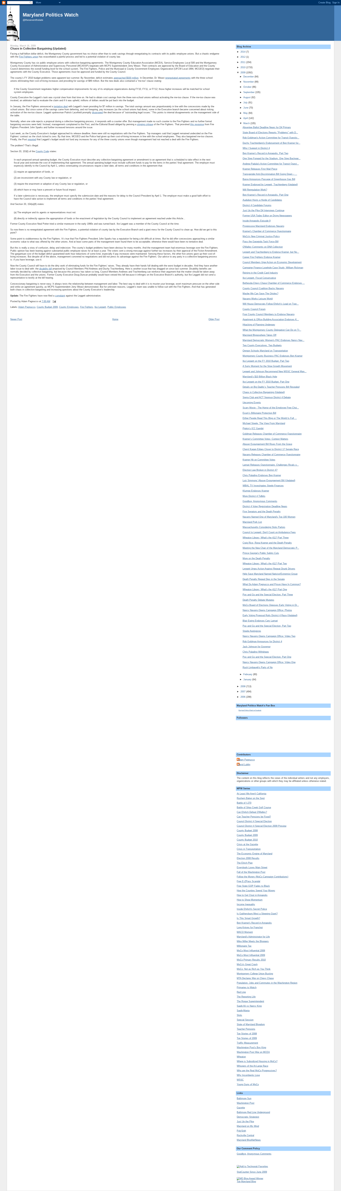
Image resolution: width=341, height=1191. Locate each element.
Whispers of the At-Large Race (252, 1066)
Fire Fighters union (28, 56)
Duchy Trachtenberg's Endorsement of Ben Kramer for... (271, 143)
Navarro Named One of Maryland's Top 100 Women (269, 517)
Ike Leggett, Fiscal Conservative (259, 278)
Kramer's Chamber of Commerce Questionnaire (267, 231)
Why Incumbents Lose (248, 1075)
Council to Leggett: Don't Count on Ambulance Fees (269, 532)
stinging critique (145, 124)
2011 (243, 62)
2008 (243, 686)
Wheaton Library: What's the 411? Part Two (265, 563)
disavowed (97, 112)
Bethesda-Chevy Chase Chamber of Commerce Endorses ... (274, 283)
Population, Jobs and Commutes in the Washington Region (267, 983)
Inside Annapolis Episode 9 (256, 220)
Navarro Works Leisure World (258, 298)
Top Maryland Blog (246, 1181)
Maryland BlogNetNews (249, 1140)
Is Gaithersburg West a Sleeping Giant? (257, 913)
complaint (60, 295)
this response (197, 124)
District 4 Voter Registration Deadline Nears (265, 506)
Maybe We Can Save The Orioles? (260, 293)
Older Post (214, 319)
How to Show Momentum (249, 899)
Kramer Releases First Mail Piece (260, 169)
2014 (243, 51)
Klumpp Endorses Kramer (256, 490)
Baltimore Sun (244, 1098)
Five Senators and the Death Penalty (262, 511)
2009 (243, 72)
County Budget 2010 (247, 839)
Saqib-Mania (243, 1010)
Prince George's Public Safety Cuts (261, 553)
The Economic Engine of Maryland (254, 853)
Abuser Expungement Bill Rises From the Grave (267, 444)
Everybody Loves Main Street (252, 867)
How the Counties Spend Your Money (256, 890)
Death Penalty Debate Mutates (258, 600)
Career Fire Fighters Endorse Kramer (261, 257)
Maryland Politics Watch (51, 15)
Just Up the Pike (245, 1121)
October (247, 87)
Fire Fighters (86, 307)
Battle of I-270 (244, 803)
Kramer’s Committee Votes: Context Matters (265, 439)
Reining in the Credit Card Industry (260, 272)
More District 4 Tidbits (254, 496)
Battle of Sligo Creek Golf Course (254, 807)
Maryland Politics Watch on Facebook (250, 710)
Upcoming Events (252, 402)
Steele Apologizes (252, 631)
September (249, 92)
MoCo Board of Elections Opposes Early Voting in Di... (271, 605)
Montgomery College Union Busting (255, 973)
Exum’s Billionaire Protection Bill (259, 413)
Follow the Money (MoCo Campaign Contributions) (262, 876)
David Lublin (244, 764)
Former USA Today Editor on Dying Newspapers (267, 215)
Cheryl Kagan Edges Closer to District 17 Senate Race (271, 449)
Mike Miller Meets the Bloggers (253, 941)
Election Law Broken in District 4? (260, 470)
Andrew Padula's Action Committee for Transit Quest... (271, 163)
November (249, 81)
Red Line (241, 992)
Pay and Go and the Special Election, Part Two (267, 626)
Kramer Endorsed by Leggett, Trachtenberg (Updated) (270, 184)
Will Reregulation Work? (255, 189)
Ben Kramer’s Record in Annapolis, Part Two (265, 153)
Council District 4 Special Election (254, 821)
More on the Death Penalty (256, 558)
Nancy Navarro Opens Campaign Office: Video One (269, 662)
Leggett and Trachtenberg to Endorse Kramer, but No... (271, 252)
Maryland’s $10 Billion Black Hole (260, 376)
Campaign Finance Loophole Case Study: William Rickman (273, 267)
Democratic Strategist (248, 1117)
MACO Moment (245, 932)
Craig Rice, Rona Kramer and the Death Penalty (267, 542)
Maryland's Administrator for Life (253, 936)
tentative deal (61, 106)
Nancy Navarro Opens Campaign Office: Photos (267, 610)
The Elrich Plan (245, 863)
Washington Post (245, 1103)
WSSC (240, 1079)
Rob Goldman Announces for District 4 (262, 641)
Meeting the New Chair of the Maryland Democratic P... (271, 548)
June (246, 107)
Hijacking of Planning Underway (259, 324)
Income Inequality (246, 904)
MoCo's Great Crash (247, 964)
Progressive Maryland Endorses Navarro (263, 226)
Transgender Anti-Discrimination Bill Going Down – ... (270, 174)
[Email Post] (54, 301)
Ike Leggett (100, 307)
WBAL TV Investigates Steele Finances (263, 485)
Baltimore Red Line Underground (253, 1112)
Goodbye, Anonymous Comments (260, 501)
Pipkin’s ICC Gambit (253, 428)
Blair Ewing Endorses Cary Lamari (260, 620)
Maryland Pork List (252, 522)
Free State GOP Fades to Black (253, 886)
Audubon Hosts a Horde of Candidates (262, 200)
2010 (243, 67)
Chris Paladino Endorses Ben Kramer (262, 475)
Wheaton (241, 1056)
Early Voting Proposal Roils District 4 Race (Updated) (270, 615)
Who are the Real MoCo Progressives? (257, 1070)
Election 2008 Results (248, 858)
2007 (243, 691)
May (245, 113)
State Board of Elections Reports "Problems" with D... (270, 132)
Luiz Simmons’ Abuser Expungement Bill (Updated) (269, 480)
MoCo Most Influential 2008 (251, 950)
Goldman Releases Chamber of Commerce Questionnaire (272, 433)
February (248, 674)
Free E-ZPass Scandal (248, 881)
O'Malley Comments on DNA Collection (263, 247)
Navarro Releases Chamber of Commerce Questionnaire (271, 454)
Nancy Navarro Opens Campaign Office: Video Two (269, 636)
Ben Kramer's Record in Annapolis (254, 923)
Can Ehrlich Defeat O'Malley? (252, 812)
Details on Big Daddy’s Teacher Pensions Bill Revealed (271, 387)
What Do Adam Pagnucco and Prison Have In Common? (272, 584)
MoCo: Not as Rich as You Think (253, 969)
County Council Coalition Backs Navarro (263, 288)
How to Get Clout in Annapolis (252, 895)
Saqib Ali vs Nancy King (249, 1006)
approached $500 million (126, 78)
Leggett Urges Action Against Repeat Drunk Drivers (269, 568)
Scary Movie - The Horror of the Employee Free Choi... (271, 407)
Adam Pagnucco (26, 307)
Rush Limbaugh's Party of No (258, 667)
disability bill (45, 268)
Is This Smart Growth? (248, 918)
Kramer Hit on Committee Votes (259, 459)
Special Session (245, 1019)
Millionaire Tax (244, 946)
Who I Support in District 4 (256, 148)
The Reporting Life (246, 996)
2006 (243, 697)
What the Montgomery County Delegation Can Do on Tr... (272, 330)
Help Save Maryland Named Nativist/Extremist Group (270, 574)
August (247, 97)
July (245, 102)
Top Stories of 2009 (247, 1038)
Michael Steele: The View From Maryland (264, 423)
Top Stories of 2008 (247, 1033)
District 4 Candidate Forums (257, 205)
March (246, 123)
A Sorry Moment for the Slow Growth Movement (267, 366)
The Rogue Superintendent (250, 1001)
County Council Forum (254, 309)
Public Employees (116, 307)
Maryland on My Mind (248, 1126)
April (246, 118)
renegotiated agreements (178, 78)
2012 (243, 57)
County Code (42, 151)
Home (115, 319)
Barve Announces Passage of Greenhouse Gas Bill (269, 179)
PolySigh (241, 1130)
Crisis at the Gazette (247, 844)
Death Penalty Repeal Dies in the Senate (264, 579)
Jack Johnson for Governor (256, 646)
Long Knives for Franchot (250, 927)
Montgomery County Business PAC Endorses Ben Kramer (272, 356)
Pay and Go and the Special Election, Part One (267, 657)
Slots (239, 1015)
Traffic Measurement (247, 1043)
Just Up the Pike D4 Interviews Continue (263, 210)
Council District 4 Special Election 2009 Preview (261, 826)
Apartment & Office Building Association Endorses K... (271, 319)
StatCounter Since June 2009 (252, 1172)
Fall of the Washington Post (251, 872)
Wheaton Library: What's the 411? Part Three (266, 537)
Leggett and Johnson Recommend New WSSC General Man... (275, 371)
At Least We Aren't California (251, 793)
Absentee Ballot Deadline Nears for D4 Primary (267, 127)
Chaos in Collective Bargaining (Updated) (38, 48)
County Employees (69, 307)
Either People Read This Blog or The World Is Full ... (270, 418)
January (247, 679)
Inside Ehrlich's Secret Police (252, 909)
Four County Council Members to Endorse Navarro (268, 314)
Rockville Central (245, 1135)
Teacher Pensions (246, 1029)
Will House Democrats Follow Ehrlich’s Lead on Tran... (271, 303)
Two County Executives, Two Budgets (262, 345)
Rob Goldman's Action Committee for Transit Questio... (271, 137)
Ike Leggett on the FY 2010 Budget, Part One (266, 381)
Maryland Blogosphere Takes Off (259, 335)
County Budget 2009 (47, 307)
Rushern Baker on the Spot (251, 798)
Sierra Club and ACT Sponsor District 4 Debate (267, 397)
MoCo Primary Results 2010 (251, 959)
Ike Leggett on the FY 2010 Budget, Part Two (266, 361)
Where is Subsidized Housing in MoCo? (257, 1061)
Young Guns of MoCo (248, 1084)
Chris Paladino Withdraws (256, 651)
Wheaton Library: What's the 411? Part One (265, 589)
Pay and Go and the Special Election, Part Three (268, 594)
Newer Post (16, 319)
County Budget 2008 (247, 830)
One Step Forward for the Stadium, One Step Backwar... (272, 158)
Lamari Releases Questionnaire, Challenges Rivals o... (271, 465)
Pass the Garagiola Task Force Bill (260, 241)
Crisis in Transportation (249, 849)
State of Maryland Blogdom (251, 1024)
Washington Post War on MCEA (253, 1052)
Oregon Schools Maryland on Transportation (265, 350)
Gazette (241, 1107)
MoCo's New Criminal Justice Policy (261, 236)
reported (32, 139)
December (249, 76)
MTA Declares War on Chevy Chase (255, 978)
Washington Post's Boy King (251, 1047)
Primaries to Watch (246, 987)
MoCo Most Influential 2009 (251, 955)
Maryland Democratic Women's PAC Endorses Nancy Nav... (273, 340)
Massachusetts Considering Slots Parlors (264, 527)
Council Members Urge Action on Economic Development (272, 262)
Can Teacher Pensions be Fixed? (254, 816)
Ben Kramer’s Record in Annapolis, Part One (265, 194)
